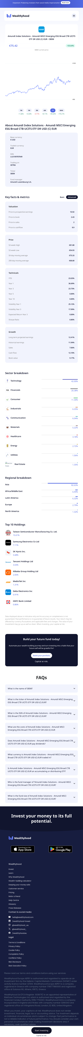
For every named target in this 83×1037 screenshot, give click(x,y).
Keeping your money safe (19, 884)
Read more (65, 3)
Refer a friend (14, 896)
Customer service (16, 888)
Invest (11, 869)
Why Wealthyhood (16, 877)
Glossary (12, 904)
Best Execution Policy (17, 965)
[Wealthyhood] (18, 15)
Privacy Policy (14, 946)
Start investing (41, 1030)
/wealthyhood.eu (19, 933)
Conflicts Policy (15, 958)
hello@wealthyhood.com (22, 917)
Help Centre (14, 900)
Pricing (11, 892)
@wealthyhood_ (19, 929)
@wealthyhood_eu (20, 925)
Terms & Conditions (17, 942)
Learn (11, 873)
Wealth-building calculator (20, 881)
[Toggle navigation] (74, 15)
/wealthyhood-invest (21, 921)
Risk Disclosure (15, 962)
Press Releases (15, 908)
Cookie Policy (14, 950)
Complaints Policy (16, 954)
